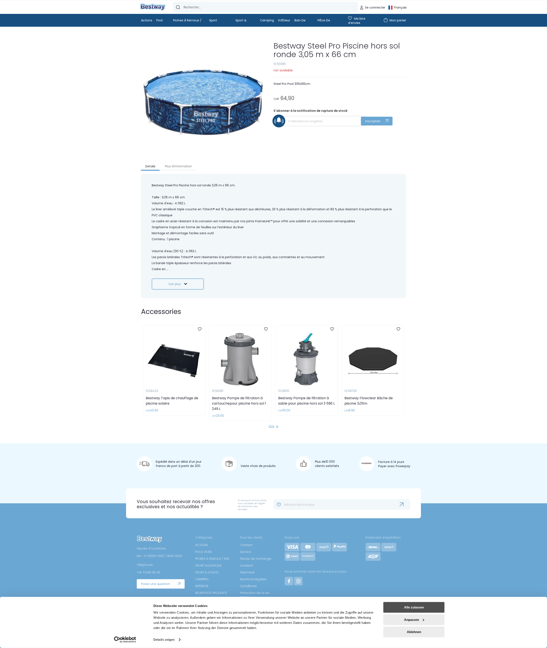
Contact (246, 545)
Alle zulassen (414, 607)
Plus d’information (178, 166)
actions (146, 20)
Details (150, 166)
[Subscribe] (405, 504)
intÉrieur (284, 20)
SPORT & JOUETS (206, 572)
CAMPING (202, 579)
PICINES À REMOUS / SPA (212, 559)
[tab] (150, 167)
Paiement (247, 572)
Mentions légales (253, 579)
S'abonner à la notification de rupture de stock (310, 111)
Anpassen (411, 619)
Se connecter (375, 7)
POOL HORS (203, 552)
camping (267, 20)
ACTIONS (201, 545)
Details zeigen (164, 639)
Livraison (246, 565)
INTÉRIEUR (201, 586)
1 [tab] (271, 427)
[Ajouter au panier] (195, 406)
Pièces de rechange (255, 559)
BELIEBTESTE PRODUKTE (211, 593)
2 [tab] (277, 427)
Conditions (248, 586)
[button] (397, 7)
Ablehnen (414, 632)
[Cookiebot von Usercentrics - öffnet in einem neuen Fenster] (125, 639)
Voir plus (174, 284)
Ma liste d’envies (356, 20)
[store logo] (152, 7)
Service (245, 552)
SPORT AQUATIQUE (208, 565)
